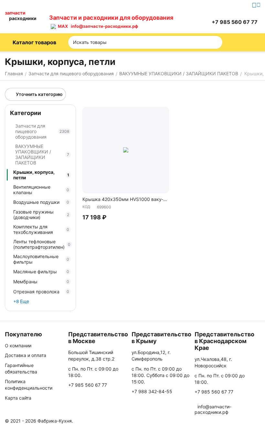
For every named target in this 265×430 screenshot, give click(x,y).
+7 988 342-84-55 (152, 391)
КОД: (86, 207)
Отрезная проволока (41, 291)
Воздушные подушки (41, 202)
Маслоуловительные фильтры (41, 259)
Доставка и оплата (25, 355)
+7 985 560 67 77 (87, 385)
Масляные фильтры (41, 271)
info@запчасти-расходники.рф (104, 26)
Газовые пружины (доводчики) (41, 214)
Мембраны (41, 281)
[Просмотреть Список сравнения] (172, 22)
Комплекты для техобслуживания (41, 229)
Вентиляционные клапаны (41, 189)
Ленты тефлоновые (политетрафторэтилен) (41, 244)
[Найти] (215, 42)
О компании (18, 345)
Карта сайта (18, 398)
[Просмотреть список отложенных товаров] (188, 22)
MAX (62, 26)
